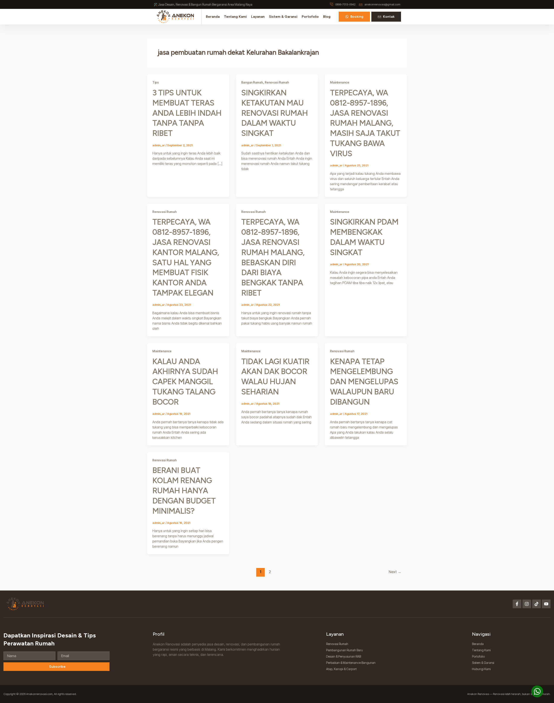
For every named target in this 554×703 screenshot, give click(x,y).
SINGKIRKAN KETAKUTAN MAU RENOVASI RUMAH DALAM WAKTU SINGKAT (274, 113)
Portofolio (310, 16)
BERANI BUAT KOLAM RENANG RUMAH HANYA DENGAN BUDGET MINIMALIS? (184, 490)
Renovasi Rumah (277, 82)
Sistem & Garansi (283, 16)
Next (395, 571)
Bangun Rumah (252, 82)
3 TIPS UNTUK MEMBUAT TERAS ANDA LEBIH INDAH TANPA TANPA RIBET (186, 113)
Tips (155, 82)
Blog (326, 16)
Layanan (258, 16)
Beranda (213, 16)
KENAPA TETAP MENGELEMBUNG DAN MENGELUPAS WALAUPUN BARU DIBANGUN (364, 382)
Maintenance (339, 82)
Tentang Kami (235, 16)
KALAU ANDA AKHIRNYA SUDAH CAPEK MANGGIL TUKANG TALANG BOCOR (185, 382)
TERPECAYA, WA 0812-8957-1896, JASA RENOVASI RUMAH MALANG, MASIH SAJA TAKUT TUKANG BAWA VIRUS (365, 123)
